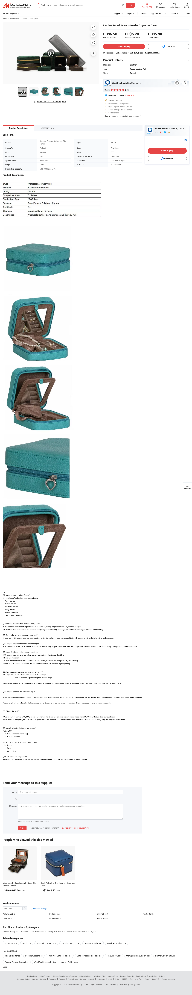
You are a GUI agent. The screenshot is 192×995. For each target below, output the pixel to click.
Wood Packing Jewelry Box (45, 962)
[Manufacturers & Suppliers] (17, 5)
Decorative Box (11, 943)
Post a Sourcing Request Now (75, 828)
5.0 (157, 132)
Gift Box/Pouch (102, 918)
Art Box (24, 18)
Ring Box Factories (12, 956)
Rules (187, 13)
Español (43, 979)
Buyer (129, 13)
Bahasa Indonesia (168, 979)
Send (22, 828)
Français (62, 979)
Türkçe (147, 979)
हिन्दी (131, 979)
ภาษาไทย (138, 979)
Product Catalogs (39, 908)
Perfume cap (54, 914)
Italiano (83, 979)
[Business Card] (185, 139)
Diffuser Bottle (55, 918)
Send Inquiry (124, 46)
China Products (44, 976)
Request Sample (152, 53)
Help (143, 13)
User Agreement (110, 985)
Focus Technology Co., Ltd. (79, 985)
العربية (110, 979)
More (5, 967)
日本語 (124, 979)
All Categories (11, 13)
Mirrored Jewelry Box (93, 943)
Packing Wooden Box (33, 956)
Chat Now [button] (170, 46)
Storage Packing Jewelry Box (138, 956)
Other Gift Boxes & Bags (46, 943)
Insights (162, 976)
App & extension (157, 13)
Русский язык (73, 979)
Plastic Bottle (148, 914)
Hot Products (32, 976)
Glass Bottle (7, 918)
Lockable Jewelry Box (70, 943)
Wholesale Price (99, 976)
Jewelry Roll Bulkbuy (69, 962)
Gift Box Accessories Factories (89, 956)
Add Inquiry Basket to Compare (51, 101)
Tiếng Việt (155, 979)
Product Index (141, 976)
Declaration (123, 985)
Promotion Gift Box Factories (59, 956)
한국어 (117, 979)
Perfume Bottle (9, 914)
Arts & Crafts (14, 18)
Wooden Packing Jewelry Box (16, 962)
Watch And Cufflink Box (116, 943)
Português (52, 979)
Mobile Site (152, 976)
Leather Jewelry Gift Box (165, 956)
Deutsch (91, 979)
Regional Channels (126, 976)
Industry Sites (113, 976)
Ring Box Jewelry (114, 956)
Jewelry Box (34, 18)
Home (5, 18)
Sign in (186, 7)
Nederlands (101, 979)
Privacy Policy (135, 985)
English (35, 979)
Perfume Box (101, 914)
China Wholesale (85, 976)
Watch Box (26, 943)
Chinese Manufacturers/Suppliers (65, 976)
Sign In (107, 116)
